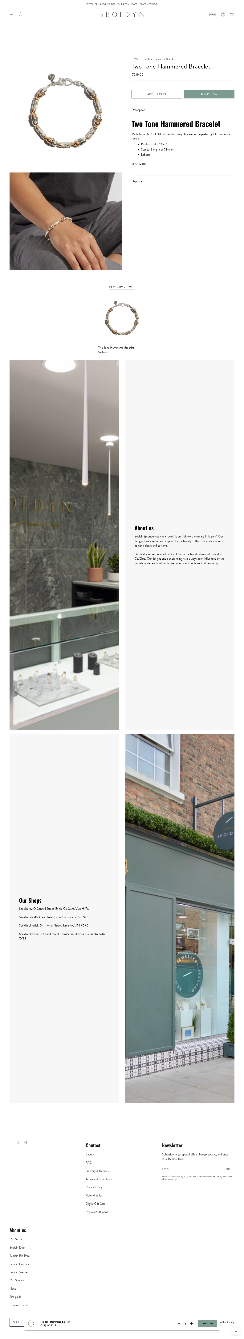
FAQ (89, 1162)
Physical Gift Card (97, 1212)
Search (90, 1154)
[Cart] (232, 15)
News (13, 1288)
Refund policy (94, 1195)
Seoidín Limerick (19, 1264)
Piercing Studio (19, 1305)
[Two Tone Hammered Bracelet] (122, 319)
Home (135, 59)
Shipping (137, 181)
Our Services (17, 1280)
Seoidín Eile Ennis (20, 1256)
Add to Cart (208, 1323)
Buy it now (209, 94)
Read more (140, 164)
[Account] (223, 15)
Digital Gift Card (96, 1203)
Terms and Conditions (99, 1179)
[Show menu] (11, 15)
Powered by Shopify (224, 1322)
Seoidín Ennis (18, 1247)
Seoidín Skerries (19, 1272)
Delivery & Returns (97, 1171)
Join (227, 1169)
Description (138, 110)
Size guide (15, 1297)
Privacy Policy (94, 1187)
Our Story (16, 1239)
